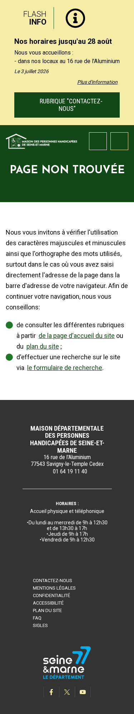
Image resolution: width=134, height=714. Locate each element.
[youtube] (83, 692)
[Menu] (119, 141)
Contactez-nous (52, 580)
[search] (98, 141)
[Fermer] (123, 15)
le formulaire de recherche (64, 367)
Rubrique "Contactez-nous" (70, 104)
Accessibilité (48, 603)
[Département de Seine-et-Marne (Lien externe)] (67, 678)
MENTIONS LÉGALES (54, 588)
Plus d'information (97, 82)
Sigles (40, 625)
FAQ (37, 618)
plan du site (42, 346)
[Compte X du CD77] (67, 692)
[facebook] (51, 692)
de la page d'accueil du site (77, 335)
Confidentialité (51, 595)
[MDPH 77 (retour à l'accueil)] (41, 140)
